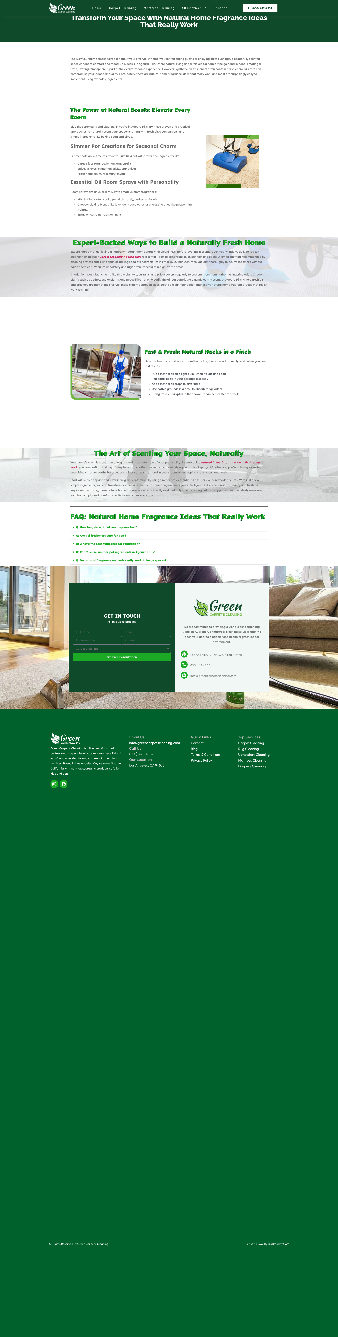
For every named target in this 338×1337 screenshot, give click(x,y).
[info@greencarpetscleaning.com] (184, 675)
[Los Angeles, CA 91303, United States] (184, 654)
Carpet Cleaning (123, 8)
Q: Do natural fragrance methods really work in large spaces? (121, 560)
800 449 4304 (200, 665)
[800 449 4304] (184, 664)
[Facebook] (63, 784)
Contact (220, 8)
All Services (192, 8)
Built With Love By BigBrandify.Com (267, 1244)
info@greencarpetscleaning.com (213, 676)
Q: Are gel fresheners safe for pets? (101, 535)
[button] (169, 527)
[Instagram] (54, 784)
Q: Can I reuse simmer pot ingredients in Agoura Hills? (115, 552)
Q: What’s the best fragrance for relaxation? (108, 544)
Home (97, 8)
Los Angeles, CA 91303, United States (216, 654)
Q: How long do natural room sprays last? (106, 527)
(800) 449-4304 (141, 754)
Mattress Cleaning (159, 8)
